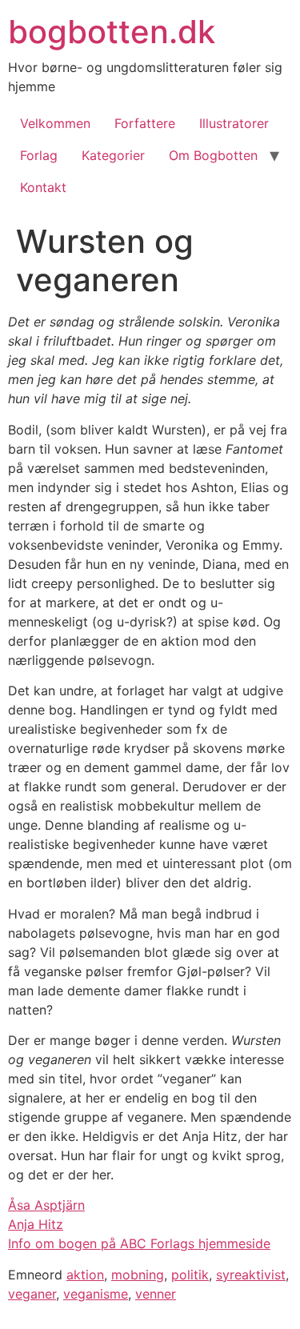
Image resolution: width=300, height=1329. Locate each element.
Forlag (39, 155)
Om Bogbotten (213, 155)
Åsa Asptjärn (46, 1205)
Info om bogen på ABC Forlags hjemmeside (139, 1243)
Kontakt (43, 187)
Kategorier (113, 155)
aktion (85, 1275)
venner (155, 1294)
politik (190, 1275)
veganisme (95, 1294)
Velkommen (55, 123)
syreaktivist (251, 1275)
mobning (137, 1275)
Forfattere (144, 123)
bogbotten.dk (111, 31)
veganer (32, 1294)
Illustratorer (234, 123)
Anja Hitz (35, 1224)
